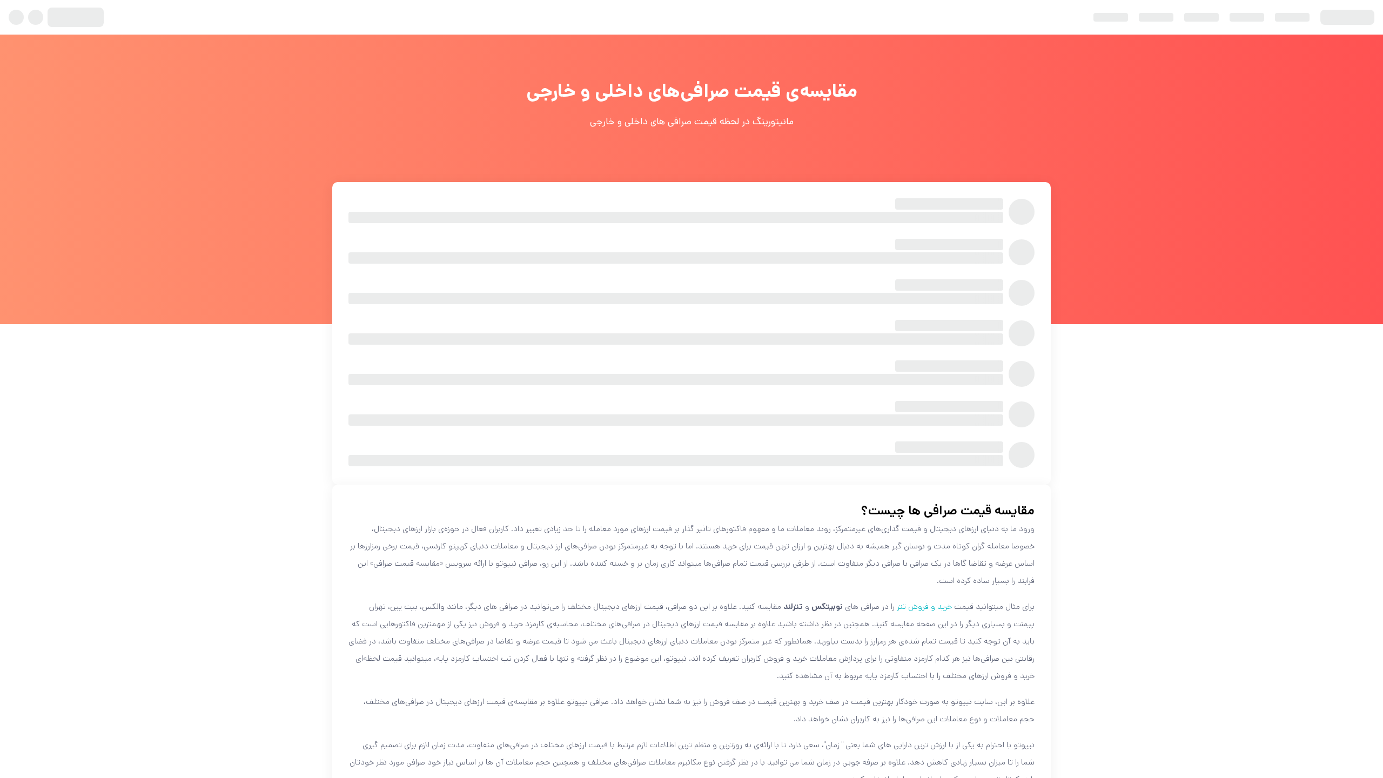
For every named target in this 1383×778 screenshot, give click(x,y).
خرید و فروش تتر (924, 606)
